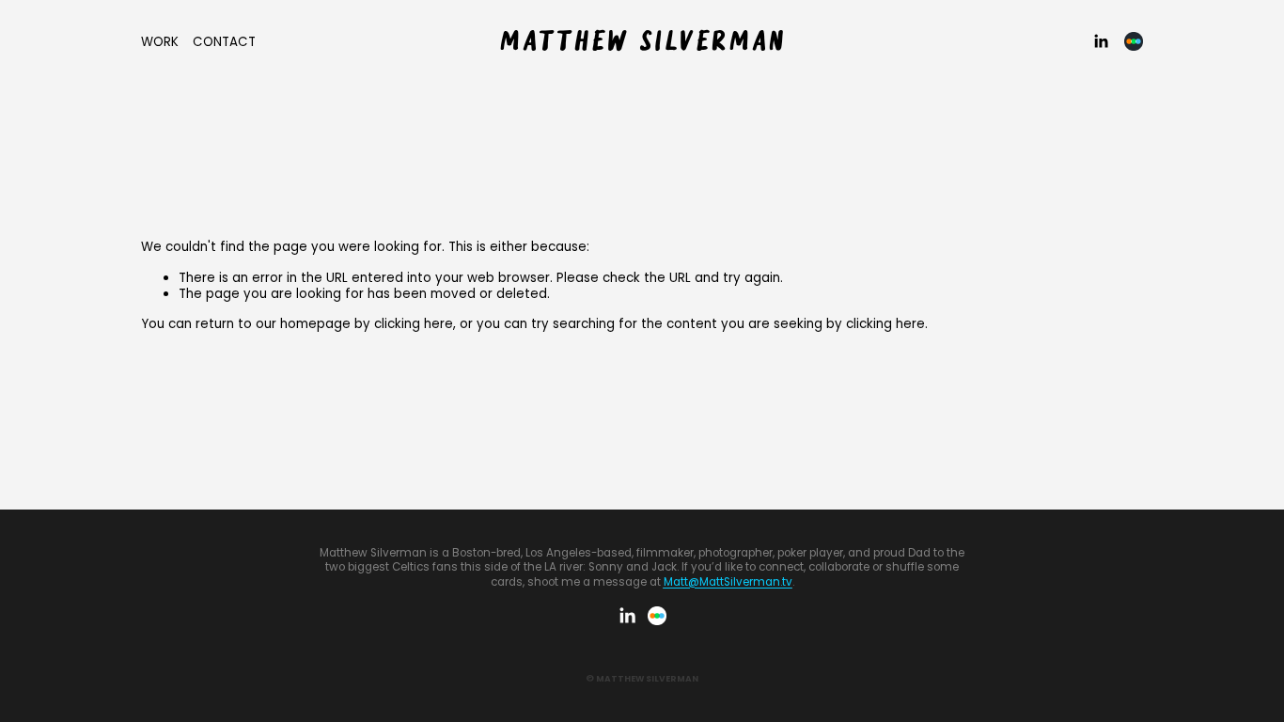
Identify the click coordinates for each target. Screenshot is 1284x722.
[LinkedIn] (1100, 41)
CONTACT (224, 42)
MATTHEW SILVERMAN (643, 42)
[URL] (1133, 41)
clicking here (413, 324)
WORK (160, 42)
